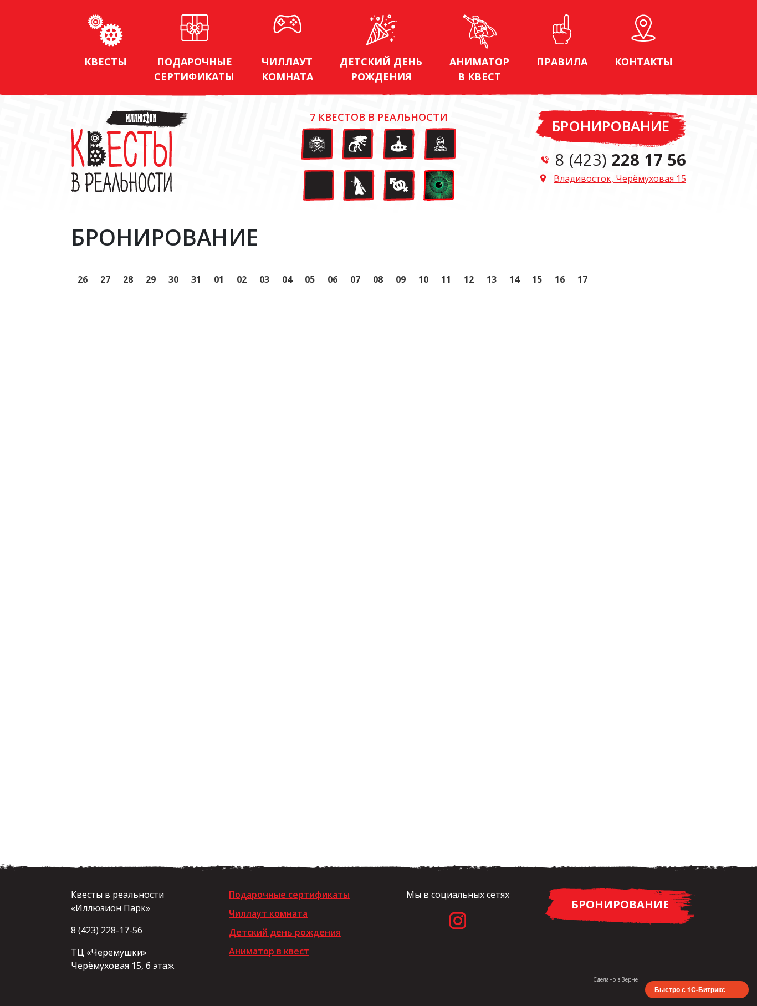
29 (151, 279)
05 (310, 279)
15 (537, 279)
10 (423, 279)
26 (83, 279)
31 (196, 279)
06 (332, 279)
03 (264, 279)
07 (355, 279)
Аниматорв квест (479, 69)
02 (242, 279)
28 (128, 279)
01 (219, 279)
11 (446, 279)
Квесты (105, 61)
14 (514, 279)
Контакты (644, 61)
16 (560, 279)
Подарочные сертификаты (194, 69)
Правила (561, 61)
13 (492, 279)
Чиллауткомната (287, 69)
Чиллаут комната (268, 913)
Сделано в (615, 979)
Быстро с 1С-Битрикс (689, 989)
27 (105, 279)
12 (469, 279)
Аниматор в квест (269, 951)
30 (173, 279)
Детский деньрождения (381, 69)
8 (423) (620, 159)
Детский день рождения (285, 932)
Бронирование (610, 126)
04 (287, 279)
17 (582, 279)
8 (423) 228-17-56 (106, 930)
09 (401, 279)
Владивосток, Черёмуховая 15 (620, 178)
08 (378, 279)
